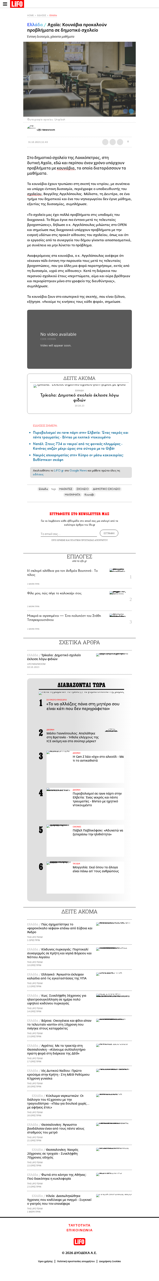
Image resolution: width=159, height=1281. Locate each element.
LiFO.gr (59, 470)
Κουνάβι (89, 494)
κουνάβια (66, 168)
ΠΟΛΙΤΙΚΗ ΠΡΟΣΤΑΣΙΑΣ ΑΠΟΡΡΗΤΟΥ (89, 540)
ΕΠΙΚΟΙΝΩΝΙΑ (80, 1230)
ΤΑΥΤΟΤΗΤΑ (79, 1225)
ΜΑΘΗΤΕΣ (66, 489)
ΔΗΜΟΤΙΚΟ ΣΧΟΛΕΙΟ (106, 489)
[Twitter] (131, 111)
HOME (30, 15)
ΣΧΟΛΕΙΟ (83, 489)
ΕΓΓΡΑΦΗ (109, 533)
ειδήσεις (38, 474)
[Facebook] (125, 111)
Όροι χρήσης (45, 1261)
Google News (78, 470)
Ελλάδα (53, 15)
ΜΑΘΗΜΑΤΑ (72, 494)
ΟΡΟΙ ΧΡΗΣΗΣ (58, 540)
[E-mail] (120, 142)
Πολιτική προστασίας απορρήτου (76, 1261)
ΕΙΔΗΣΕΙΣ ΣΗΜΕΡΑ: (45, 425)
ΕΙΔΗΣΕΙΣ (41, 15)
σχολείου (34, 194)
